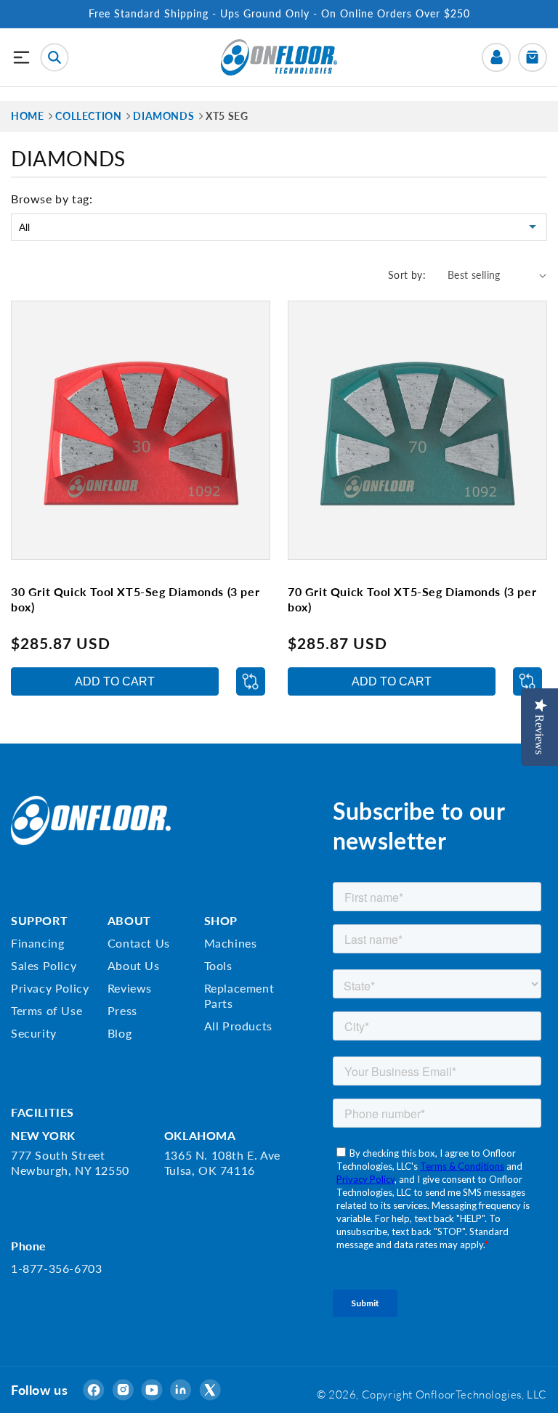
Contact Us (139, 943)
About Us (134, 965)
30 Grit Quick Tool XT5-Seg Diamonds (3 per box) (135, 599)
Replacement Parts (239, 995)
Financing (37, 943)
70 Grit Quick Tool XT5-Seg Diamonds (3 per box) (412, 599)
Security (34, 1033)
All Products (238, 1026)
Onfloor (436, 1394)
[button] (22, 57)
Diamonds (163, 116)
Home (27, 116)
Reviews (130, 988)
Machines (230, 943)
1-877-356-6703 (56, 1268)
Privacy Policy (50, 988)
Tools (218, 965)
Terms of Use (46, 1010)
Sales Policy (43, 965)
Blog (120, 1033)
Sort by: (407, 275)
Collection (88, 116)
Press (122, 1010)
